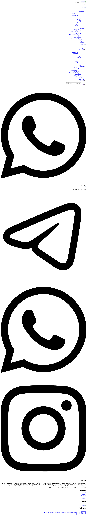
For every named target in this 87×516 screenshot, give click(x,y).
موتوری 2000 (75, 13)
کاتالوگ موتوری (77, 33)
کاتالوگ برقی (78, 35)
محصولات (81, 11)
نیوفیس (76, 25)
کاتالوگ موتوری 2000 (73, 34)
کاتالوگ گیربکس (77, 37)
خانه (83, 9)
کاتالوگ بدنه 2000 (74, 31)
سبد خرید (82, 85)
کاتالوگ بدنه (78, 30)
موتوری (79, 12)
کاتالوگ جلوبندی (77, 29)
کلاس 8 (76, 24)
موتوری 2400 (75, 15)
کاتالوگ (82, 28)
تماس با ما (81, 41)
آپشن (80, 16)
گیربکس (79, 19)
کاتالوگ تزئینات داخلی (76, 38)
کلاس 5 (76, 22)
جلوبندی (79, 17)
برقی (80, 20)
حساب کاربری (80, 84)
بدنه (80, 21)
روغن (80, 26)
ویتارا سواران (81, 39)
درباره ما (82, 42)
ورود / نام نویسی (82, 3)
